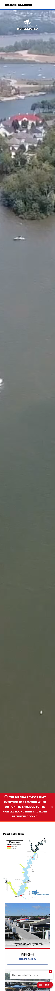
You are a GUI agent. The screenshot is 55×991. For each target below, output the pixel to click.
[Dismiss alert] (52, 807)
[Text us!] (45, 985)
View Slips (27, 959)
